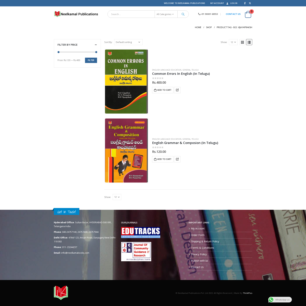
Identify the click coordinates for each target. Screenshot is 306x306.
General (186, 70)
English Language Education (166, 70)
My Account (217, 3)
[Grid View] (242, 42)
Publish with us (199, 260)
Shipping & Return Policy (205, 241)
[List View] (249, 42)
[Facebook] (245, 3)
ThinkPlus (247, 293)
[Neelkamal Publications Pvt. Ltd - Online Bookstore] (76, 14)
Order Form (198, 235)
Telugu (195, 70)
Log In (233, 3)
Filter (91, 60)
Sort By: (108, 42)
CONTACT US (233, 14)
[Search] (183, 14)
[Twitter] (250, 3)
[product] (126, 82)
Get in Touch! (66, 212)
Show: (224, 42)
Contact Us (197, 267)
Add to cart (164, 89)
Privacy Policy (199, 254)
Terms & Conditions (202, 247)
